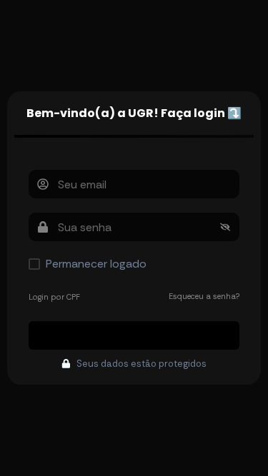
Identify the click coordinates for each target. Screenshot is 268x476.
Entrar (134, 335)
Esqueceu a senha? (204, 296)
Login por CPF (54, 297)
